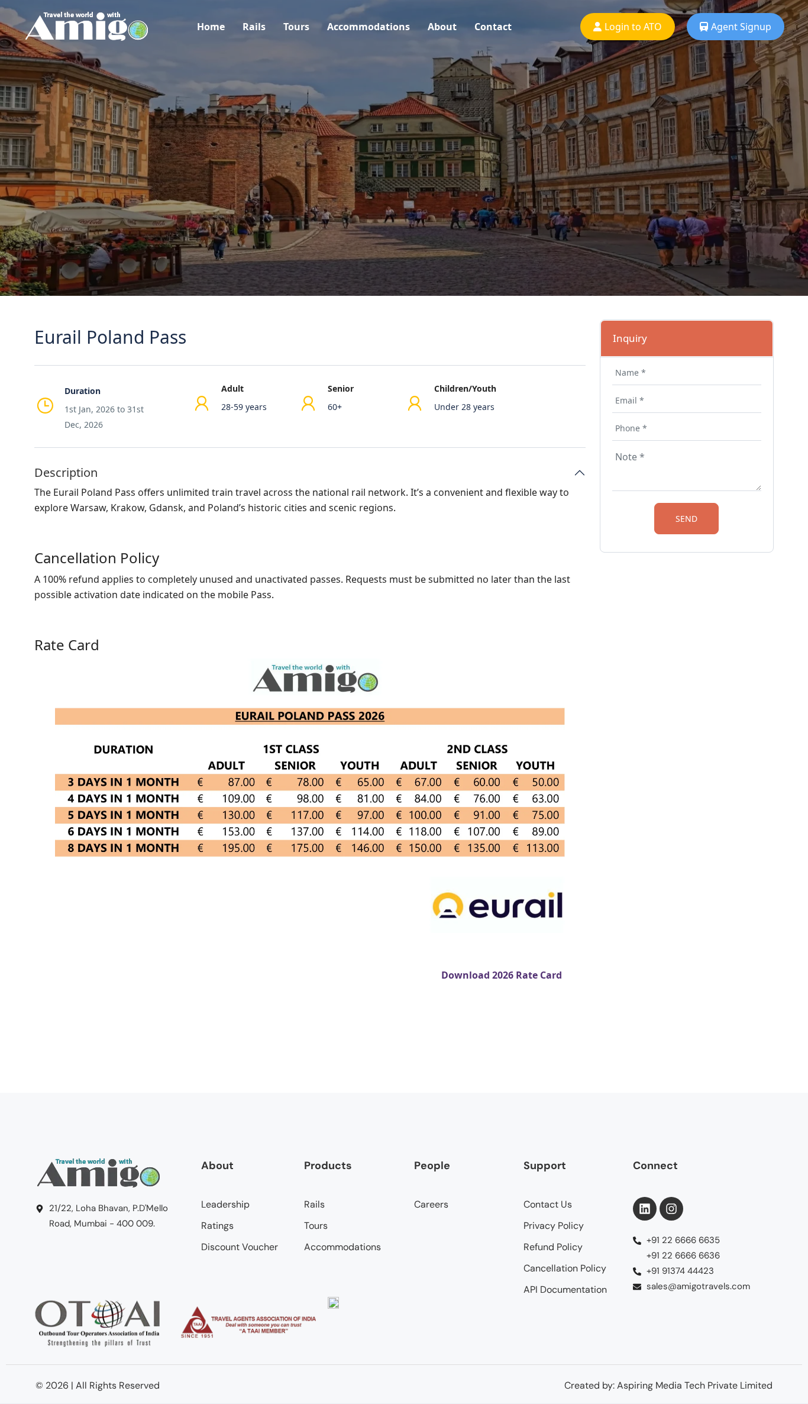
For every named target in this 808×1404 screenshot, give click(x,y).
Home (211, 26)
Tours (296, 26)
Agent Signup (741, 26)
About (442, 26)
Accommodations (368, 26)
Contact (493, 26)
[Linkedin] (645, 1209)
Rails (254, 26)
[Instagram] (671, 1209)
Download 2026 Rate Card (501, 975)
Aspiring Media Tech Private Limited (695, 1385)
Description (66, 473)
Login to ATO (633, 26)
